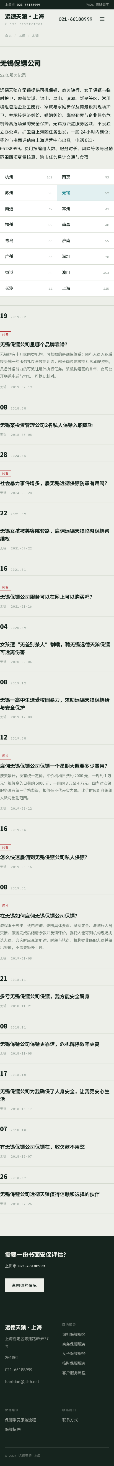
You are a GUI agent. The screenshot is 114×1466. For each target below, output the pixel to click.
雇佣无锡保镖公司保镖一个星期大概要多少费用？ (55, 765)
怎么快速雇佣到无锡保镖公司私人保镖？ (45, 857)
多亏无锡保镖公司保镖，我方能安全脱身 (45, 996)
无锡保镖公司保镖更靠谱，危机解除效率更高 (50, 1043)
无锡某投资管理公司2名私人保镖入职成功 (46, 424)
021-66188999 (75, 19)
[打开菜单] (103, 19)
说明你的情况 (24, 1285)
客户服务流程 (74, 1372)
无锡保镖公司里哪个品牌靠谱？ (35, 344)
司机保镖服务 (74, 1334)
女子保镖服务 (74, 1353)
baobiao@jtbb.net (22, 1381)
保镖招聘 (12, 1429)
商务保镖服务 (74, 1344)
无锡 (22, 35)
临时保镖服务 (74, 1363)
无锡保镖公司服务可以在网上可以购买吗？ (47, 596)
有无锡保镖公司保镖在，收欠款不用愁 (42, 1146)
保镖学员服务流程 (20, 1419)
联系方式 (70, 1419)
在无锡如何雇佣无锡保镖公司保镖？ (40, 915)
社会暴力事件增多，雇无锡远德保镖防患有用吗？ (55, 483)
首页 (8, 35)
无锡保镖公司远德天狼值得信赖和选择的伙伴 (50, 1194)
